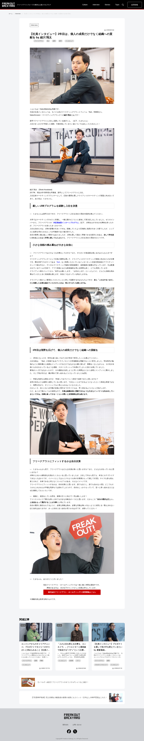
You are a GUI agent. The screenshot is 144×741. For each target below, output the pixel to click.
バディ (78, 660)
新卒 (60, 41)
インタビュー (69, 41)
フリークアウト (38, 41)
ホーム (11, 13)
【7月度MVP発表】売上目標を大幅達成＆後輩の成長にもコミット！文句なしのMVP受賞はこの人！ (69, 697)
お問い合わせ (77, 725)
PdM (41, 660)
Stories (107, 5)
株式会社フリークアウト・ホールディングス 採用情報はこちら (72, 592)
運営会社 (65, 725)
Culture (84, 5)
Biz (48, 41)
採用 (54, 41)
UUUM (71, 660)
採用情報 (134, 5)
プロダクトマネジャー (101, 664)
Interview (96, 5)
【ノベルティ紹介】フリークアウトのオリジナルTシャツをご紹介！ (63, 682)
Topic (117, 5)
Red (58, 262)
